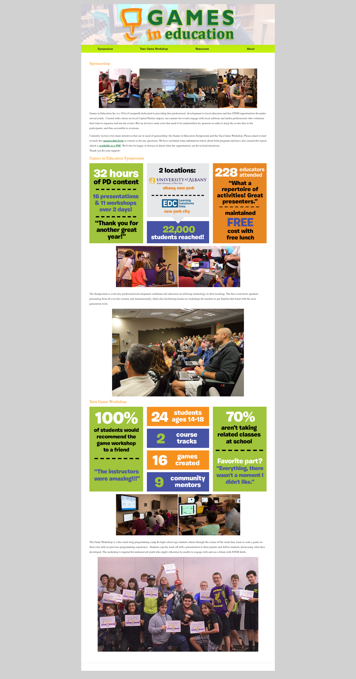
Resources (202, 49)
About (250, 49)
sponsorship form (113, 140)
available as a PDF (110, 145)
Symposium (105, 49)
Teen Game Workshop (154, 49)
